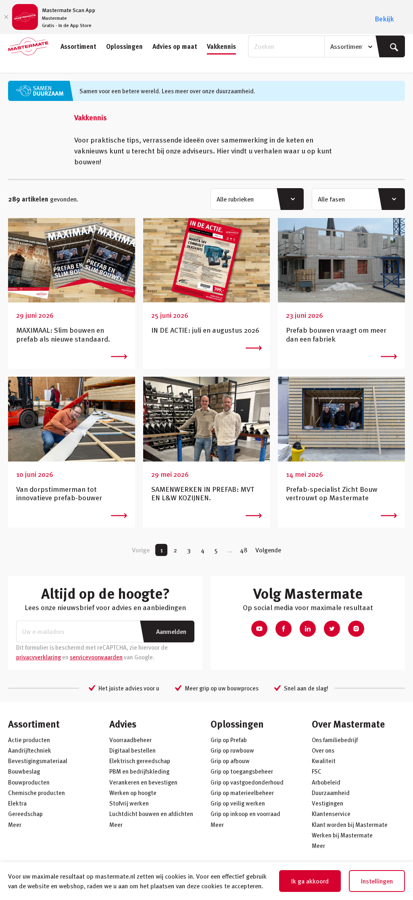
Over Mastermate (348, 724)
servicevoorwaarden (96, 656)
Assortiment (78, 46)
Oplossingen (124, 46)
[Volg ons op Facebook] (283, 629)
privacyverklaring (38, 656)
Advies (122, 724)
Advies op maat (174, 46)
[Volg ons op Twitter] (332, 629)
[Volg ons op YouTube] (259, 629)
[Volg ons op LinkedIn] (308, 629)
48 (244, 550)
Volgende (268, 550)
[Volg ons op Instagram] (356, 629)
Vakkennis (221, 46)
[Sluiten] (6, 17)
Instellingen (377, 881)
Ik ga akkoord (310, 881)
